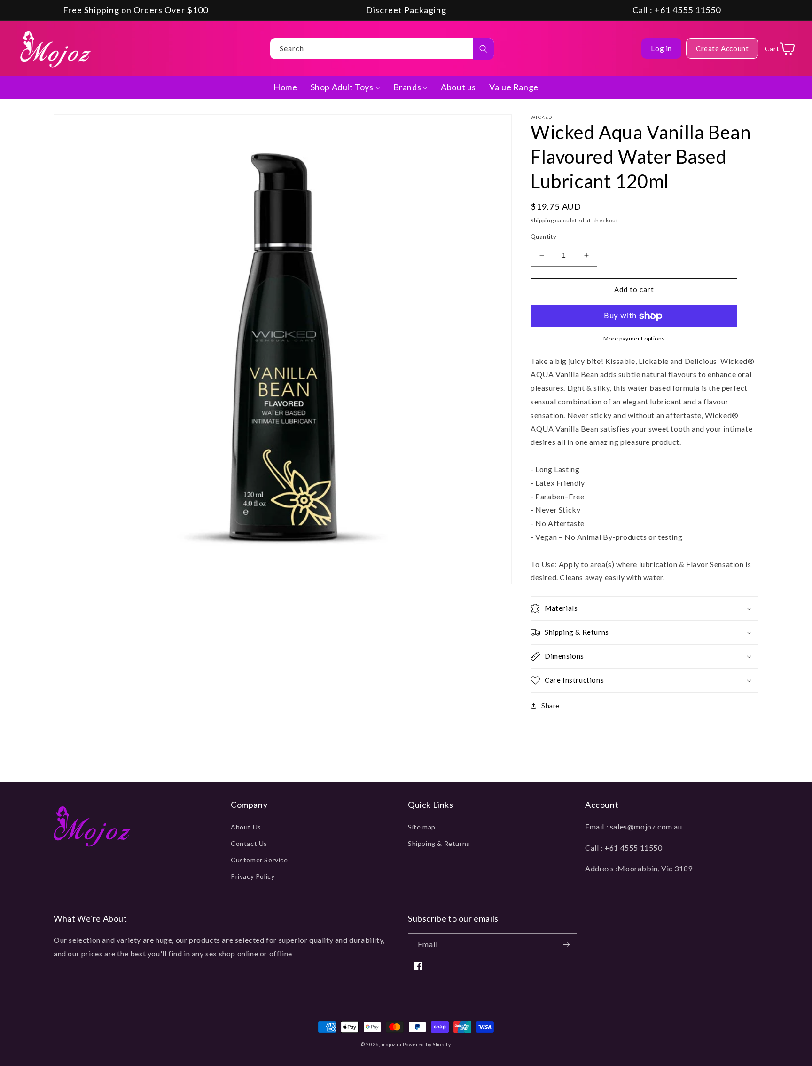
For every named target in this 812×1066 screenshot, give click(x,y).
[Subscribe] (566, 944)
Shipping (542, 220)
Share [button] (550, 706)
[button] (644, 608)
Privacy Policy (252, 876)
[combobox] (382, 48)
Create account (722, 48)
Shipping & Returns (439, 843)
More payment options (634, 338)
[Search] (483, 49)
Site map (422, 827)
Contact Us (249, 843)
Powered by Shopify (427, 1044)
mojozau (392, 1044)
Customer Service (259, 860)
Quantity (543, 236)
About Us (246, 827)
